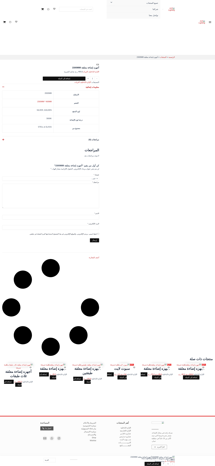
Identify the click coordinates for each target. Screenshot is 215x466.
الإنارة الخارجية (125, 431)
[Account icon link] (48, 9)
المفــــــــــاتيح (125, 445)
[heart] (54, 8)
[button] (203, 367)
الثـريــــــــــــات (124, 443)
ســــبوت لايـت (125, 439)
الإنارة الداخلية (94, 72)
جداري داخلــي (125, 434)
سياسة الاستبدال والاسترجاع (90, 433)
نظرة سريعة (181, 365)
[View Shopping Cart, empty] (42, 9)
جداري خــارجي (125, 437)
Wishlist (93, 440)
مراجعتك (95, 182)
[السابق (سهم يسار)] (4, 239)
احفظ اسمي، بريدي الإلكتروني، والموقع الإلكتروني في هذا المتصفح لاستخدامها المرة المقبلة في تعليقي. (63, 234)
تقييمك (96, 175)
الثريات (85, 72)
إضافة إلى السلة (64, 78)
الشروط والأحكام (89, 423)
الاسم (96, 213)
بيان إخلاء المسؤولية (88, 429)
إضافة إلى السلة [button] (191, 377)
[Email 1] (44, 438)
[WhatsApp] (51, 438)
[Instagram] (58, 438)
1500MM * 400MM (44, 102)
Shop (94, 438)
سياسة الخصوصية (89, 426)
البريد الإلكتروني (93, 224)
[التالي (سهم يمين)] (211, 239)
